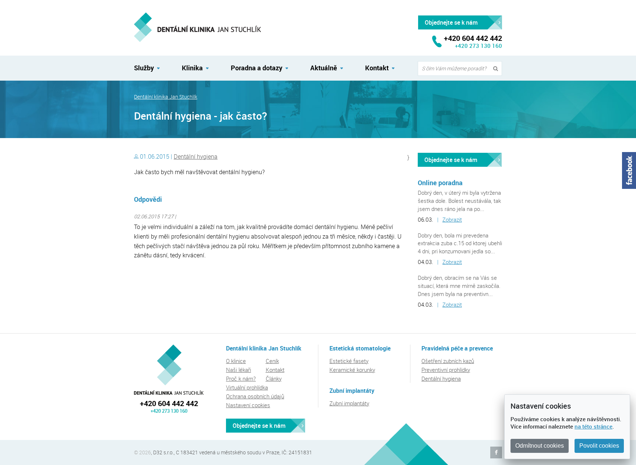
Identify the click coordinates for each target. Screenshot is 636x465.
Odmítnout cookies (539, 446)
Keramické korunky (352, 369)
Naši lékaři (238, 369)
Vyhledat (497, 69)
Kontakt (377, 67)
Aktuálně (323, 67)
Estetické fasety (348, 360)
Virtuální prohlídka (247, 387)
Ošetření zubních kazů (447, 360)
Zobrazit (452, 219)
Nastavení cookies (248, 405)
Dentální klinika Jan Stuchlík (165, 97)
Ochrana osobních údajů (255, 396)
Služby (144, 67)
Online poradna (440, 182)
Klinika (192, 67)
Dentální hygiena (196, 156)
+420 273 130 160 (478, 45)
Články (274, 378)
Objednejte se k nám (450, 160)
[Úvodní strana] (197, 27)
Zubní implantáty (349, 403)
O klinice (236, 360)
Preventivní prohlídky (445, 369)
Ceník (272, 360)
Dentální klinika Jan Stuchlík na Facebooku (496, 452)
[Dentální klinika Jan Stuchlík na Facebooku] (629, 170)
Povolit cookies (599, 446)
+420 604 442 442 (169, 403)
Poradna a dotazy (256, 67)
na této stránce (593, 426)
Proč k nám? (241, 378)
